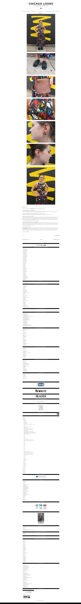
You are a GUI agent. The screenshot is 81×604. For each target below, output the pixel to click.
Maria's (24, 551)
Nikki (24, 441)
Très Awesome (24, 278)
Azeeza (24, 288)
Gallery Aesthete (24, 333)
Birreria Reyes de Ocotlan (25, 566)
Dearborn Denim (24, 290)
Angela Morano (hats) (25, 313)
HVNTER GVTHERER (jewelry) (26, 318)
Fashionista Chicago (25, 257)
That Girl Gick (24, 274)
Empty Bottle (24, 547)
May (24, 462)
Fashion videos (24, 495)
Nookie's (24, 581)
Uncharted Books (25, 530)
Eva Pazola (24, 293)
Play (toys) (24, 354)
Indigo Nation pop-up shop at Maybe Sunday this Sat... (29, 440)
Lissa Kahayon (24, 263)
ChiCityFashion (24, 252)
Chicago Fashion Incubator (25, 488)
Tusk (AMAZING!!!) (25, 343)
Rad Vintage (24, 365)
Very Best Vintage (25, 368)
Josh (24, 442)
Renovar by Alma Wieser (25, 300)
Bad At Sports (24, 533)
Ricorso (24, 301)
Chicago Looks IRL (26, 423)
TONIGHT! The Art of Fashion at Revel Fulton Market (29, 433)
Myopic (24, 528)
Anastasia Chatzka (25, 286)
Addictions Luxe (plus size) (26, 329)
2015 (23, 467)
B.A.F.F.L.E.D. (24, 248)
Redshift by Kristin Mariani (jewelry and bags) (27, 325)
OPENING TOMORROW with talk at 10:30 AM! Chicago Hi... (30, 432)
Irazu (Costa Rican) (25, 576)
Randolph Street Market (25, 366)
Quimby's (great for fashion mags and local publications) (28, 529)
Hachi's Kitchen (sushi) (25, 573)
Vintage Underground (25, 370)
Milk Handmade (24, 336)
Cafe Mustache (24, 542)
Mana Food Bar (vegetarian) (26, 580)
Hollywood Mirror (25, 362)
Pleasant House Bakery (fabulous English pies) (27, 583)
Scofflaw (24, 553)
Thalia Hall (24, 557)
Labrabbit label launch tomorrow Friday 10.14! (28, 439)
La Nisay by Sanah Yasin (25, 297)
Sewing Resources (25, 499)
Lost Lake (24, 550)
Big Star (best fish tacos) (25, 565)
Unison (24, 357)
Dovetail (24, 361)
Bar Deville (24, 540)
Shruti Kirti (24, 303)
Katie (24, 450)
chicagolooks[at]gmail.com (25, 282)
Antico (23, 564)
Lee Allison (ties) (24, 320)
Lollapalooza (24, 496)
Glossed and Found (25, 260)
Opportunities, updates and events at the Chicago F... (29, 431)
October (24, 422)
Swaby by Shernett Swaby (25, 305)
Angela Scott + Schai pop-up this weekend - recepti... (29, 452)
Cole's (23, 543)
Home (41, 239)
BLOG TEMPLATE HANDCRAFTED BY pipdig (40, 603)
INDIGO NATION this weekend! (27, 451)
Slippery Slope (24, 555)
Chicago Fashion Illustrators (26, 487)
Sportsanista (24, 272)
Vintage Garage (24, 369)
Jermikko (24, 296)
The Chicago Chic (25, 276)
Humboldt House (24, 351)
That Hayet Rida (24, 275)
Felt (23, 331)
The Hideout (24, 559)
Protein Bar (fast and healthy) (26, 584)
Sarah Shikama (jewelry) (25, 326)
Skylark (24, 554)
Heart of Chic (24, 261)
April (24, 463)
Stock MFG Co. (24, 304)
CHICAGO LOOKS (41, 3)
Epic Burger (24, 570)
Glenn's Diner (24, 572)
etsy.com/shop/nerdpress (25, 228)
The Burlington (24, 558)
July (24, 460)
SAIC (23, 498)
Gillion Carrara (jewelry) (25, 317)
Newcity (28, 231)
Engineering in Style (25, 256)
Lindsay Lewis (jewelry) (25, 321)
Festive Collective (25, 332)
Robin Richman (24, 340)
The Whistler (24, 561)
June (24, 461)
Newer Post (26, 239)
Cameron (24, 443)
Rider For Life (24, 339)
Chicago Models (24, 492)
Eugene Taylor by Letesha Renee (26, 292)
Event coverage (24, 494)
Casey (24, 449)
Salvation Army (24, 376)
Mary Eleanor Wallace (25, 322)
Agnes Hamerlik (24, 285)
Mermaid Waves (24, 265)
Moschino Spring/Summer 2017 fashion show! (28, 429)
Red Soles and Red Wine (25, 268)
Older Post (56, 239)
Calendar (24, 483)
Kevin (24, 448)
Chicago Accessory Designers (26, 484)
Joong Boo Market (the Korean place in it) (27, 577)
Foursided (24, 350)
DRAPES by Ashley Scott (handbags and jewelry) (28, 316)
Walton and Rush (24, 279)
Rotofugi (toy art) (25, 355)
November (25, 421)
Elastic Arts (24, 546)
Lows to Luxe (24, 264)
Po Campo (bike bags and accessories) (27, 324)
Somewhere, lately (25, 271)
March (24, 464)
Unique (24, 377)
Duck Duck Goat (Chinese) (25, 569)
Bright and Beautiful (25, 249)
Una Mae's (24, 344)
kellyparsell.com (32, 208)
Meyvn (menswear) (25, 335)
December (25, 420)
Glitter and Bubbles (25, 259)
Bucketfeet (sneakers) (25, 314)
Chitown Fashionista (25, 253)
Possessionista (24, 267)
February (25, 465)
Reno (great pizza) (25, 585)
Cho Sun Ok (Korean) (25, 568)
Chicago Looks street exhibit (26, 491)
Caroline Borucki (24, 289)
